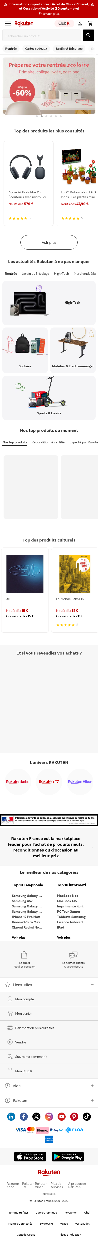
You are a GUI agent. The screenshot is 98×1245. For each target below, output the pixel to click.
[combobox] (43, 35)
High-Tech (61, 273)
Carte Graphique (46, 1212)
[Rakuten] (22, 23)
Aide (17, 1085)
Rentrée (11, 273)
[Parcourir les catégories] (8, 23)
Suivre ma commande (31, 1056)
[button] (49, 9)
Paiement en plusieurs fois (34, 1028)
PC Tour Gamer (68, 911)
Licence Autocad (70, 922)
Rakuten (20, 1100)
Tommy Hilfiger (18, 1212)
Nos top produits (14, 442)
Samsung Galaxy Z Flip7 (28, 906)
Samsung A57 (22, 901)
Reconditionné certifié (48, 442)
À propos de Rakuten (77, 1185)
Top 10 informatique (73, 885)
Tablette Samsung (71, 917)
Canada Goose (26, 1234)
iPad (60, 927)
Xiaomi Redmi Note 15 (28, 927)
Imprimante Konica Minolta (73, 906)
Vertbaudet (82, 1223)
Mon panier (23, 1013)
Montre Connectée (20, 1223)
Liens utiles (22, 984)
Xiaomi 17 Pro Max (26, 922)
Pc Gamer (70, 1212)
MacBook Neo (67, 896)
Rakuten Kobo (13, 1185)
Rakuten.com (49, 1193)
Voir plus (49, 242)
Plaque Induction (70, 1234)
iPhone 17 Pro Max (26, 917)
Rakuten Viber (41, 1185)
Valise (64, 1223)
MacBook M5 (67, 901)
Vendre (20, 1042)
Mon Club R (23, 1071)
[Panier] (90, 23)
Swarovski (46, 1223)
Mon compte (24, 999)
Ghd (86, 1212)
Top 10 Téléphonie (27, 885)
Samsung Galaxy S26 (28, 896)
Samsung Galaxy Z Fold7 (28, 911)
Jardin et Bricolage (35, 273)
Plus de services (57, 1185)
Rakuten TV (28, 1185)
